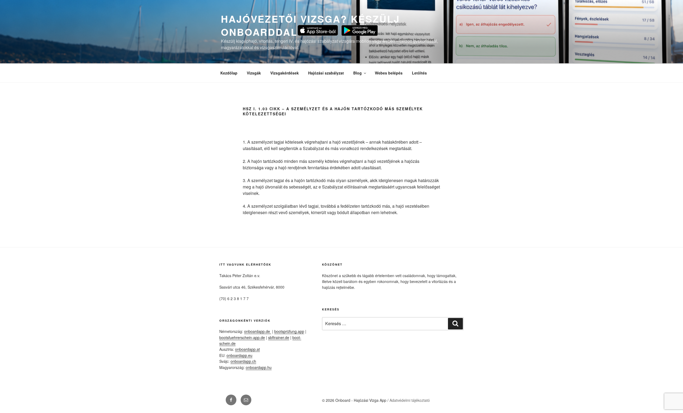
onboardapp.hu (259, 367)
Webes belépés (389, 73)
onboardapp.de (257, 331)
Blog (357, 73)
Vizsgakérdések (284, 73)
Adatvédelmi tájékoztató (410, 400)
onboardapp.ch (243, 361)
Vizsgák (254, 73)
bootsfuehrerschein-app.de (242, 337)
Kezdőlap (228, 73)
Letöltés (419, 73)
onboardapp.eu (239, 355)
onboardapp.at (247, 349)
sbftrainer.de (278, 337)
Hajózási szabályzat (326, 73)
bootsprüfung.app (289, 331)
